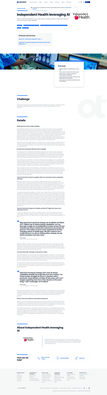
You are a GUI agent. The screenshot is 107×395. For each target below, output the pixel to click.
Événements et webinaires (59, 377)
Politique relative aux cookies (65, 388)
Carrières (18, 374)
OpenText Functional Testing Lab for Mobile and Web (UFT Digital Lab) (54, 25)
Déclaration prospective (77, 388)
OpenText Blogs (64, 358)
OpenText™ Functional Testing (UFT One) (29, 39)
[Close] (76, 7)
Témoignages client (70, 377)
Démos (68, 380)
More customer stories (45, 358)
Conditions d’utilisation (55, 388)
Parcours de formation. (71, 378)
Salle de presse (57, 375)
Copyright (54, 390)
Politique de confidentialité (45, 388)
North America (25, 27)
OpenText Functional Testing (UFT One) (31, 25)
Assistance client (82, 378)
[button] (33, 2)
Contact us (82, 358)
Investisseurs (19, 377)
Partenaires (19, 379)
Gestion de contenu (45, 379)
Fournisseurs (19, 380)
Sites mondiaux (82, 377)
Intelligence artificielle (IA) (46, 375)
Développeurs (19, 375)
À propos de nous (32, 375)
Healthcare (20, 25)
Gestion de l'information (46, 374)
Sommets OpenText (58, 380)
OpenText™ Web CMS (86, 390)
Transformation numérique (47, 380)
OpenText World (57, 378)
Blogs (55, 381)
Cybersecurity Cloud (46, 377)
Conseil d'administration (33, 378)
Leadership (31, 377)
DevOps (19, 27)
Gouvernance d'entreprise (34, 380)
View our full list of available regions (40, 10)
